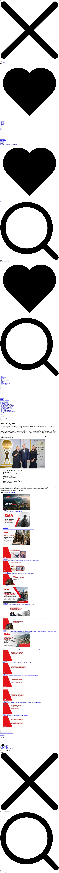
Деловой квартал (10, 492)
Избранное (2, 121)
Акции (1, 130)
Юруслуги (4, 380)
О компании (2, 132)
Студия (1, 385)
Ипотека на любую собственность (7, 405)
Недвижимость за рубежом (5, 129)
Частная (2, 398)
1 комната (2, 386)
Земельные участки (4, 401)
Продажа (2, 122)
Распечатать (2, 733)
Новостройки (3, 123)
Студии (1, 391)
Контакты (2, 135)
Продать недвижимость (5, 64)
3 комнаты (2, 388)
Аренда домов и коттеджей (5, 410)
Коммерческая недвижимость (6, 404)
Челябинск (2, 62)
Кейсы (1, 128)
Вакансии (2, 134)
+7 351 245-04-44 (3, 60)
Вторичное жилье (3, 390)
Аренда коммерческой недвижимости (7, 411)
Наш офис (2, 735)
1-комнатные (3, 392)
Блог (1, 131)
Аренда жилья (3, 409)
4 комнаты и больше (4, 389)
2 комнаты (2, 387)
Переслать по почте (9, 733)
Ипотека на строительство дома (6, 406)
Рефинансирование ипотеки (6, 408)
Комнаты (2, 397)
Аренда (1, 125)
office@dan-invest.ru (4, 144)
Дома (1, 399)
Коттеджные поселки (4, 403)
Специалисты (3, 133)
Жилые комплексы (4, 402)
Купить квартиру (3, 384)
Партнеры (2, 127)
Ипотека (2, 124)
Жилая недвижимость (4, 400)
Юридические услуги (4, 126)
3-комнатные (3, 394)
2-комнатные (3, 393)
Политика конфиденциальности (6, 748)
